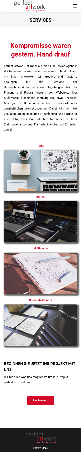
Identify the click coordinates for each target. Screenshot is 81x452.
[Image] (40, 170)
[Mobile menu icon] (75, 6)
